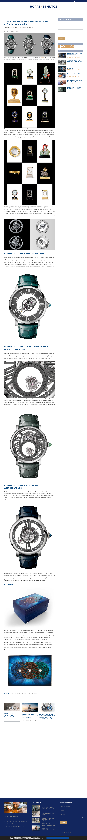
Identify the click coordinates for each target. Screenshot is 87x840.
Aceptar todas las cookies (53, 838)
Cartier (43, 57)
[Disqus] (29, 742)
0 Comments (14, 720)
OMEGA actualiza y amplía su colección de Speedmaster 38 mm (11, 715)
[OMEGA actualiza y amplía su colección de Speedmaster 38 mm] (12, 707)
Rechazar (65, 838)
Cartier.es (24, 649)
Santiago (17, 31)
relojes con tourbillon (28, 693)
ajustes (42, 838)
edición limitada (20, 693)
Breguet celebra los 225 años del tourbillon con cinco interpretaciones (75, 54)
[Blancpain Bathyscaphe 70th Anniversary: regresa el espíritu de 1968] (30, 707)
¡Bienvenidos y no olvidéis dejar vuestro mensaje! (14, 826)
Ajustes (73, 838)
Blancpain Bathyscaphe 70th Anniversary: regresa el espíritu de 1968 (30, 716)
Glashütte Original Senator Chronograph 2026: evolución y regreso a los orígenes (74, 61)
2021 (12, 693)
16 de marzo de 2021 (10, 31)
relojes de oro (36, 693)
